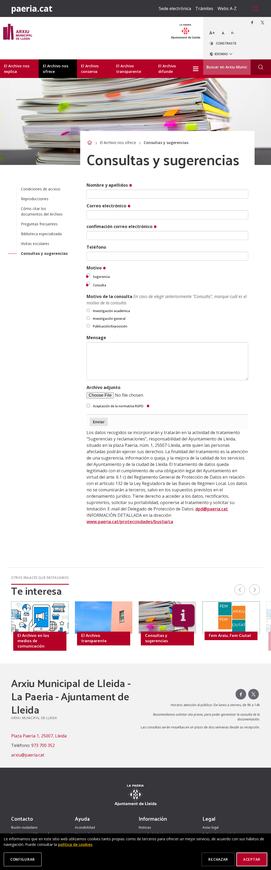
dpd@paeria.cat (211, 509)
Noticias (145, 827)
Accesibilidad (85, 827)
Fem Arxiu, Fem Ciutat (230, 635)
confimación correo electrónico (120, 226)
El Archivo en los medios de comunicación (33, 641)
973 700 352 (43, 745)
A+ (212, 33)
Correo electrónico (107, 206)
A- (232, 32)
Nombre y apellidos (108, 185)
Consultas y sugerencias (44, 253)
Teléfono (96, 247)
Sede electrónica (175, 8)
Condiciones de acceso (40, 188)
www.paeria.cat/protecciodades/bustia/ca (130, 521)
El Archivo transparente (94, 638)
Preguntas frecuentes (39, 223)
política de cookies (75, 844)
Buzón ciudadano (24, 827)
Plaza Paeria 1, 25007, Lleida (39, 736)
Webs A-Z (227, 8)
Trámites (204, 8)
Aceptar (251, 859)
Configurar (22, 859)
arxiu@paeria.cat (27, 755)
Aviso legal (210, 827)
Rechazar (218, 859)
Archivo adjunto (103, 387)
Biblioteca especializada (41, 233)
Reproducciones (34, 198)
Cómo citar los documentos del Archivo (41, 211)
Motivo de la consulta (167, 300)
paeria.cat (31, 8)
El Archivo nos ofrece (118, 142)
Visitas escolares (35, 243)
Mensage (96, 337)
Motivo (95, 268)
